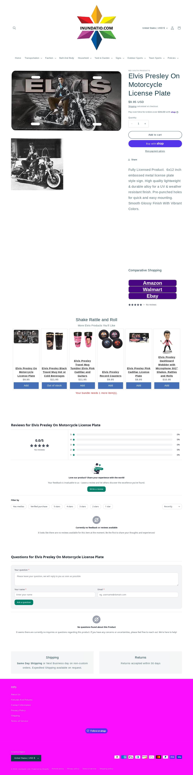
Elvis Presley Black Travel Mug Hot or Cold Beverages (54, 372)
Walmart (152, 289)
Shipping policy (106, 769)
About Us (15, 694)
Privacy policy (73, 769)
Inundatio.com (24, 769)
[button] (14, 28)
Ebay (152, 296)
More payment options (155, 151)
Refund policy (58, 769)
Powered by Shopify (40, 769)
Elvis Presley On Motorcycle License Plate (26, 372)
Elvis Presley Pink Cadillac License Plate (138, 372)
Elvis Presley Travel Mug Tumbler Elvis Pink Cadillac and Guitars (82, 368)
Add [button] (26, 385)
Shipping (132, 106)
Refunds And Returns (22, 699)
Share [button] (134, 160)
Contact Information (21, 705)
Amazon (152, 283)
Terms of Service (19, 721)
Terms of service (89, 769)
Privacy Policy (18, 710)
